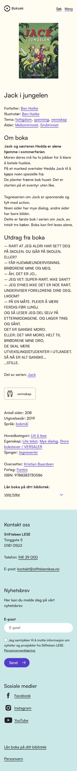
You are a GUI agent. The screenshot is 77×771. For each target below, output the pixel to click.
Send (13, 662)
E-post (10, 619)
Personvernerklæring (19, 650)
